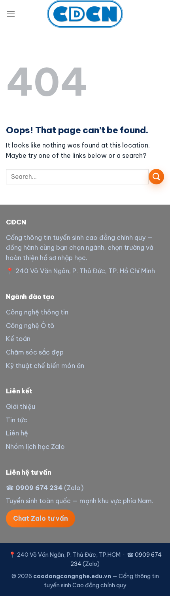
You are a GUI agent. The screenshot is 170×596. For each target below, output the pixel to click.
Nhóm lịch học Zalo (35, 446)
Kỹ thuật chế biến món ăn (45, 366)
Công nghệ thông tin (37, 312)
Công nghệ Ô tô (30, 326)
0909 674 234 (38, 488)
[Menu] (10, 13)
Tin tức (16, 420)
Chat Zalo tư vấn (40, 518)
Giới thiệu (20, 406)
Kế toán (18, 339)
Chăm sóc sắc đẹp (35, 352)
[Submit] (156, 176)
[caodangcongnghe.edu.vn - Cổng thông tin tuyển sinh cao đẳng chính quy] (85, 14)
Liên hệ (17, 433)
